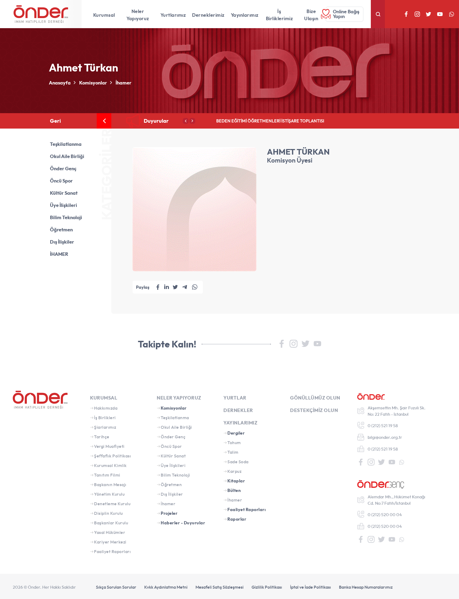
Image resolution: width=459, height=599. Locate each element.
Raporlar (236, 519)
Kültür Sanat (64, 193)
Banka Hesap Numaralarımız (366, 587)
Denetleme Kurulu (112, 503)
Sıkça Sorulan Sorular (116, 587)
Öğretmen (61, 230)
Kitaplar (236, 480)
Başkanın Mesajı (110, 484)
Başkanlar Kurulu (111, 522)
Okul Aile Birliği (67, 156)
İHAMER (59, 254)
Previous (186, 121)
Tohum (234, 442)
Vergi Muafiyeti (109, 446)
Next (192, 121)
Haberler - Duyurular (183, 522)
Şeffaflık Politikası (112, 455)
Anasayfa (60, 83)
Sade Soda (238, 461)
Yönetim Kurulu (109, 494)
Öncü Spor (61, 181)
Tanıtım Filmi (107, 475)
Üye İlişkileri (63, 205)
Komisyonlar (93, 83)
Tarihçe (101, 436)
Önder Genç (63, 168)
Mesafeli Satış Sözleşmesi (220, 587)
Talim (233, 452)
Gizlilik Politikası (267, 587)
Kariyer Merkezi (110, 542)
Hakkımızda (105, 408)
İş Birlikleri (105, 417)
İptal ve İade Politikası (310, 587)
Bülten (234, 490)
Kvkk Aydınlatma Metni (166, 587)
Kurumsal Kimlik (110, 465)
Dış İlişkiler (62, 242)
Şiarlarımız (105, 427)
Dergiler (236, 433)
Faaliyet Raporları (112, 551)
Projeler (169, 513)
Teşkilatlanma (66, 144)
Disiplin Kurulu (108, 513)
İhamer (123, 83)
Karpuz (234, 471)
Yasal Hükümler (109, 532)
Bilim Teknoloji (66, 217)
